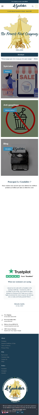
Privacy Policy (5, 348)
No (22, 412)
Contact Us (4, 359)
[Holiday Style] (19, 79)
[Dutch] (7, 412)
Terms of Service (5, 345)
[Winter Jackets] (19, 157)
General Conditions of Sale (8, 343)
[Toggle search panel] (33, 6)
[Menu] (4, 6)
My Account (4, 355)
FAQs (2, 361)
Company (3, 341)
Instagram (4, 371)
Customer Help (5, 357)
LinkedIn (3, 373)
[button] (36, 6)
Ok (18, 412)
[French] (2, 412)
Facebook (4, 368)
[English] (5, 412)
